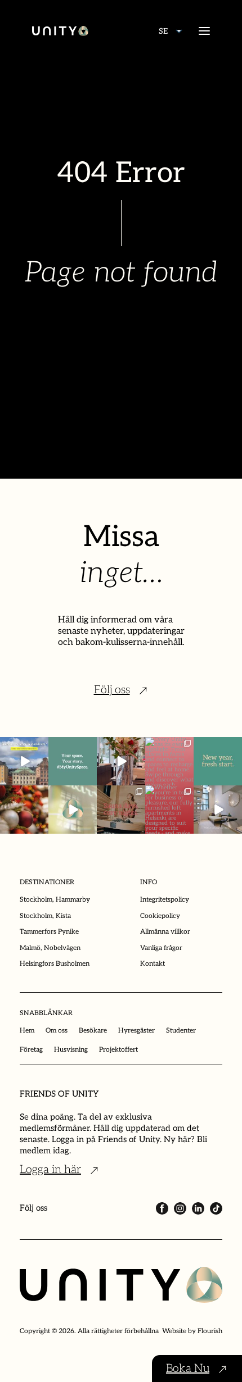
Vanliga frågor (161, 948)
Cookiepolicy (160, 916)
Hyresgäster (136, 1030)
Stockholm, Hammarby (55, 899)
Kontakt (152, 964)
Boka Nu (187, 1368)
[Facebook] (162, 1208)
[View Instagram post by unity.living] (41, 778)
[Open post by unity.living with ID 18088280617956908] (121, 809)
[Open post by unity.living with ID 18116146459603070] (72, 809)
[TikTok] (216, 1208)
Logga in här (50, 1169)
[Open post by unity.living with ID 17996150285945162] (72, 761)
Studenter (181, 1030)
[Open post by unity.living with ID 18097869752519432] (24, 761)
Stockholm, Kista (45, 916)
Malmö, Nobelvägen (50, 948)
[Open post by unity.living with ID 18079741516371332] (218, 809)
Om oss (57, 1030)
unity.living (23, 747)
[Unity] (60, 31)
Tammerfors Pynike (49, 932)
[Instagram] (180, 1208)
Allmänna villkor (165, 932)
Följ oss (112, 690)
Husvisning (71, 1049)
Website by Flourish (192, 1331)
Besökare (93, 1030)
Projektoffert (118, 1049)
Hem (27, 1030)
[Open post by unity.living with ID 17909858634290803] (218, 761)
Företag (31, 1049)
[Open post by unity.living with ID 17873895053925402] (169, 809)
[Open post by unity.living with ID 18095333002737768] (169, 761)
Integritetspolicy (164, 899)
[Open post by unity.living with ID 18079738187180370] (24, 809)
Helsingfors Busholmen (54, 964)
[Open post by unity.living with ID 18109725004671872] (121, 761)
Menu (204, 30)
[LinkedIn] (198, 1208)
